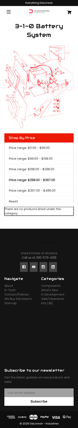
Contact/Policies (16, 294)
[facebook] (24, 267)
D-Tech (10, 290)
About (8, 286)
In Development (52, 294)
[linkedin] (53, 267)
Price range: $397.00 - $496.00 (32, 190)
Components (51, 286)
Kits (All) (47, 303)
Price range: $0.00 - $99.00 (29, 148)
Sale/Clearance (52, 299)
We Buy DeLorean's (18, 299)
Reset (13, 201)
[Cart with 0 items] (68, 10)
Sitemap (10, 303)
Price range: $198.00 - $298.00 (31, 169)
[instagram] (43, 267)
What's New (49, 290)
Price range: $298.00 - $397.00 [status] (32, 180)
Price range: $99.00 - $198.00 (31, 158)
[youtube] (33, 267)
